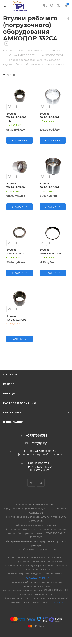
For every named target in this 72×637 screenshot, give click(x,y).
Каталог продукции (19, 402)
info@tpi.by (39, 443)
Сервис (8, 384)
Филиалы (10, 374)
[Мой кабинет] (58, 6)
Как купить (12, 412)
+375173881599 (36, 435)
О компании (13, 421)
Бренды (9, 393)
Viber (41, 483)
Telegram (31, 483)
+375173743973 (57, 602)
